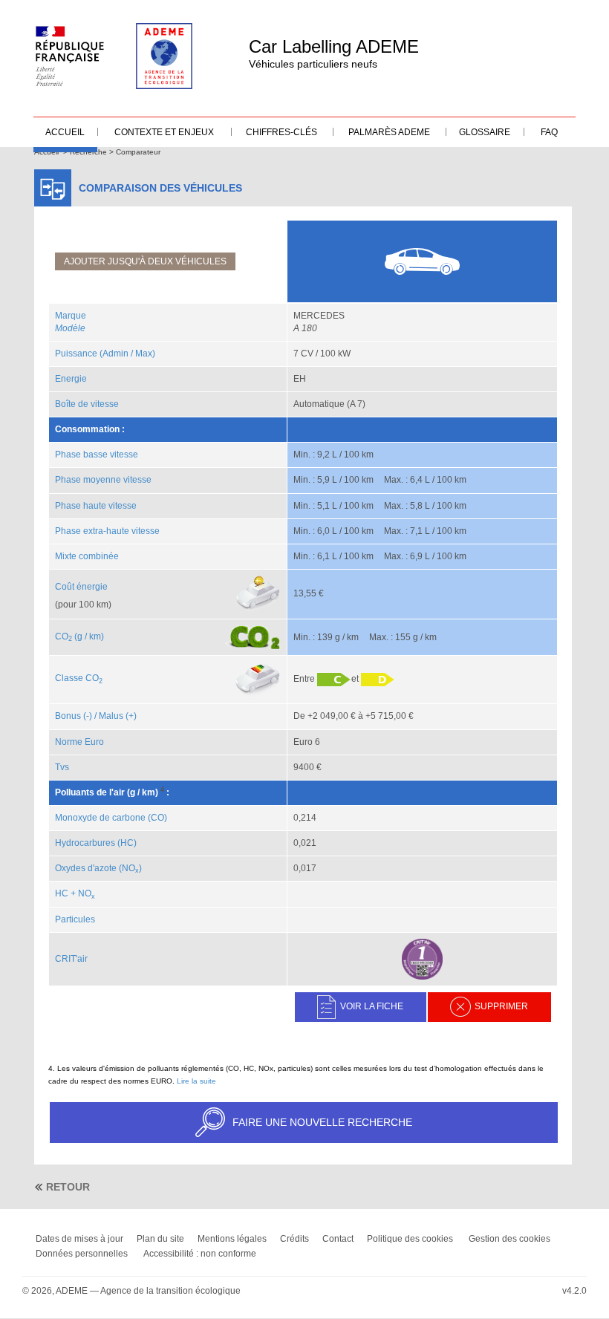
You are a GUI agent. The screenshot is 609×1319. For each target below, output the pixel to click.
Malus (111, 716)
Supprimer (501, 1006)
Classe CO (78, 678)
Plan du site (160, 1239)
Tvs (62, 767)
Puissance (76, 353)
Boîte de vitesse (87, 404)
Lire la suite (196, 1081)
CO (63, 636)
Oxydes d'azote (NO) (98, 868)
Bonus (68, 716)
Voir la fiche (371, 1006)
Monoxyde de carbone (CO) (111, 817)
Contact (338, 1239)
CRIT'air (71, 959)
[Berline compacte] (422, 260)
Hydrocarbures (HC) (96, 843)
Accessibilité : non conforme (199, 1253)
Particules (75, 919)
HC (61, 893)
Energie (71, 379)
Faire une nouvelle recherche (322, 1122)
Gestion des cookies (509, 1239)
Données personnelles (82, 1253)
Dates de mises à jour (79, 1239)
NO (86, 893)
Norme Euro (79, 742)
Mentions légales (232, 1239)
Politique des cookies (410, 1239)
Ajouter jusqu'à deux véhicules (145, 261)
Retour (68, 1187)
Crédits (294, 1239)
